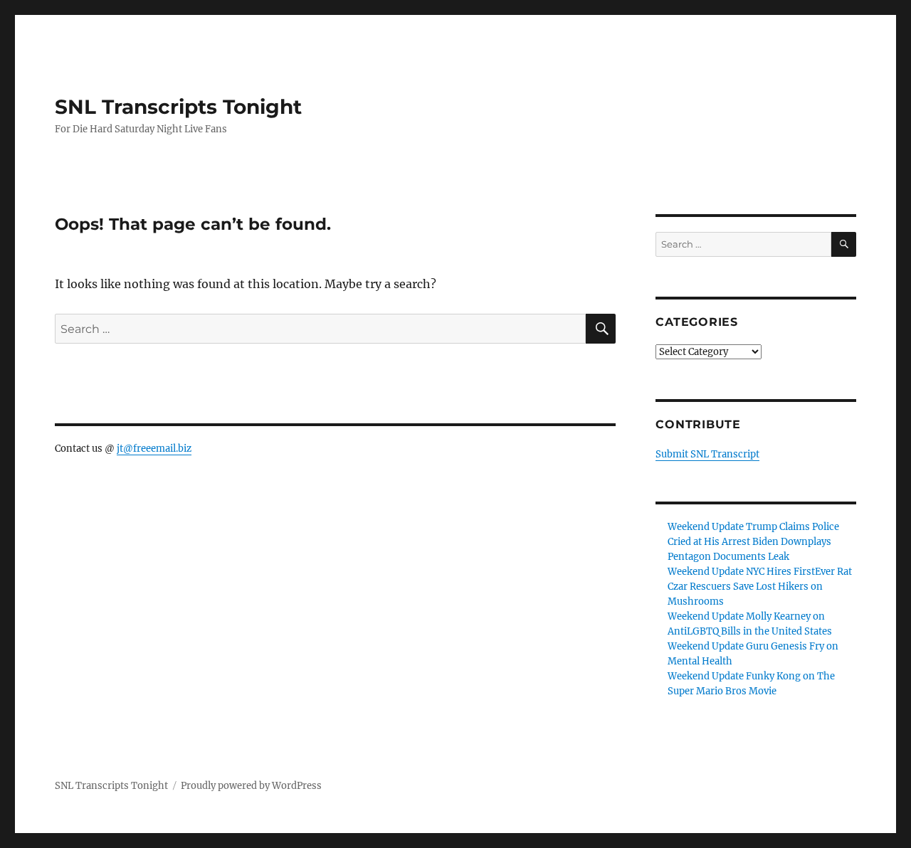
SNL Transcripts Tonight (178, 107)
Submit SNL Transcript (707, 454)
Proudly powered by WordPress (251, 786)
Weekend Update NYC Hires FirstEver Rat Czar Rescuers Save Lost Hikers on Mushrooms (760, 587)
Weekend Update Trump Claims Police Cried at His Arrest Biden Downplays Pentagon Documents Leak (753, 542)
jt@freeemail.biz (154, 448)
